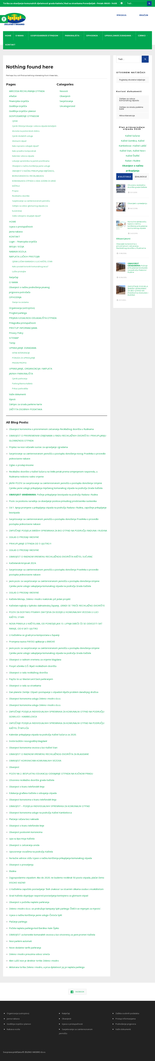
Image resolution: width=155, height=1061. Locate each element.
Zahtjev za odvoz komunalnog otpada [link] (129, 99)
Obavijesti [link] (65, 96)
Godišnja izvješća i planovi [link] (22, 111)
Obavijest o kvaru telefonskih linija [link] (26, 786)
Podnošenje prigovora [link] (125, 1024)
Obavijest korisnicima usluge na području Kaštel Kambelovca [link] (40, 812)
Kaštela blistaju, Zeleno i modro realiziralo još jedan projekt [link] (40, 599)
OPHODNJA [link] (92, 35)
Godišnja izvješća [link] (18, 106)
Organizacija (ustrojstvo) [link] (22, 307)
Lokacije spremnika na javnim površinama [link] (30, 161)
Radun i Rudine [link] (132, 160)
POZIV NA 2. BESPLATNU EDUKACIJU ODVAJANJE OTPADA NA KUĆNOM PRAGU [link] (51, 773)
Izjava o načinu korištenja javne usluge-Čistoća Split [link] (35, 915)
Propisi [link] (15, 190)
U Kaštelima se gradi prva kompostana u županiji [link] (34, 635)
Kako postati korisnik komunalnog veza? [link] (30, 266)
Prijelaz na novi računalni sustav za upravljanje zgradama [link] (38, 447)
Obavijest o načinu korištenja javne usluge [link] (31, 166)
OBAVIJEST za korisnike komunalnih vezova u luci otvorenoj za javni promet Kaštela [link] (52, 934)
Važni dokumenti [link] (17, 394)
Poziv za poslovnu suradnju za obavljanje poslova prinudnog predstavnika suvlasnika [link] (53, 501)
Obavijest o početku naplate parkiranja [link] (29, 902)
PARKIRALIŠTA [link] (72, 35)
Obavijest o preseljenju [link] (21, 864)
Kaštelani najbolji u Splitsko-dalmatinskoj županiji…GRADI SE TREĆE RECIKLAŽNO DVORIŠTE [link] (57, 605)
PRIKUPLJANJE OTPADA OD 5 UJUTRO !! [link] (30, 543)
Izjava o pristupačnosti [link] (21, 226)
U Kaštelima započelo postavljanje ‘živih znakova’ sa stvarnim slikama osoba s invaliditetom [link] (56, 889)
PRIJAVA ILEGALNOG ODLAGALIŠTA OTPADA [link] (32, 317)
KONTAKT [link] (10, 45)
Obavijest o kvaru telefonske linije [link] (26, 825)
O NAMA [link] (19, 35)
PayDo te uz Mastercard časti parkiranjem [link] (31, 679)
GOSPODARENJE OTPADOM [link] (44, 35)
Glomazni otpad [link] (19, 141)
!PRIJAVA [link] (121, 15)
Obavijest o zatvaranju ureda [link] (24, 845)
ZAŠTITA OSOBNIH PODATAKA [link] (25, 409)
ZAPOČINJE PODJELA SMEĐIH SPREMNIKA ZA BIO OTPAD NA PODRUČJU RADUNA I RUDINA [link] (58, 530)
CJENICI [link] (142, 35)
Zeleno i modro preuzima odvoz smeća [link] (29, 954)
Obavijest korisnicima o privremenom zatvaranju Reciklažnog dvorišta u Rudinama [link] (51, 429)
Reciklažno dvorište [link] (21, 195)
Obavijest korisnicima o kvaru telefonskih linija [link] (32, 799)
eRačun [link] (13, 96)
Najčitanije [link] (125, 176)
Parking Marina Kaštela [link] (22, 383)
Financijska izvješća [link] (19, 101)
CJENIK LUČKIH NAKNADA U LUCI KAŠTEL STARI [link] (32, 261)
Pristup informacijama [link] (125, 1018)
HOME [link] (8, 35)
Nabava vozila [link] (13, 1029)
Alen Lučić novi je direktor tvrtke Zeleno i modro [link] (34, 960)
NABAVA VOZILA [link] (17, 251)
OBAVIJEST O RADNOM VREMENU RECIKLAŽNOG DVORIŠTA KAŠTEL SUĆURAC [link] (51, 556)
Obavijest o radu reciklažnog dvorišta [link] (28, 672)
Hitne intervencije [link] (127, 115)
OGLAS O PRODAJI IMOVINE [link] (24, 537)
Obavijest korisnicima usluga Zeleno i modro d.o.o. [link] (35, 698)
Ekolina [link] (12, 871)
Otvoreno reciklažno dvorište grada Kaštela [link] (31, 780)
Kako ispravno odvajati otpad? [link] (25, 146)
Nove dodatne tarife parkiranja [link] (25, 947)
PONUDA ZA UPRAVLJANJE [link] (23, 357)
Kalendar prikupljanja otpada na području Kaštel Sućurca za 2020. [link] (42, 734)
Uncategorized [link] (67, 106)
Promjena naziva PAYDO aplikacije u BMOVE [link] (32, 641)
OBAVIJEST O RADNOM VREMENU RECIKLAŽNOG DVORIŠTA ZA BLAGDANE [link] (49, 754)
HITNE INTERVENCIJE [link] (21, 352)
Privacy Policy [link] (16, 332)
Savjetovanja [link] (66, 101)
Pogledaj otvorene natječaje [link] (132, 79)
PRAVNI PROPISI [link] (19, 362)
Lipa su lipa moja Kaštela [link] (22, 838)
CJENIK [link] (15, 121)
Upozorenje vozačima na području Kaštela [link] (31, 851)
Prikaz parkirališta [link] (20, 388)
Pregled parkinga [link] (18, 312)
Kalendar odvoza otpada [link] (23, 156)
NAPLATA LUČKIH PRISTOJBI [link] (24, 256)
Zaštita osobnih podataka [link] (127, 1013)
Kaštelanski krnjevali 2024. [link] (22, 563)
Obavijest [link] (14, 767)
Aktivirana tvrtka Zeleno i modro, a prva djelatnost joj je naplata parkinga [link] (46, 967)
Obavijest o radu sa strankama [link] (25, 685)
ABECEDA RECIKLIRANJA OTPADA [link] (27, 91)
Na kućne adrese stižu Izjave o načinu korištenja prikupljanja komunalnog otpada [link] (50, 858)
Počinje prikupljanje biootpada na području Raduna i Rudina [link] (53, 494)
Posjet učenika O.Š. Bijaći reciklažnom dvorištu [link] (32, 666)
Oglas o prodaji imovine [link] (21, 465)
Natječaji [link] (13, 277)
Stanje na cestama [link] (20, 302)
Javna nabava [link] (16, 231)
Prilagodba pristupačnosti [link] (22, 322)
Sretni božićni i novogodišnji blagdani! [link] (28, 741)
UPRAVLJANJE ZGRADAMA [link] (118, 35)
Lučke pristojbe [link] (19, 271)
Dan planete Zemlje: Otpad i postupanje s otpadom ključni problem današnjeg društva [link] (53, 692)
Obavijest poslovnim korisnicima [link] (25, 832)
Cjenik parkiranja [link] (19, 378)
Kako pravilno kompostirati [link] (24, 151)
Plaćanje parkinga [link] (18, 921)
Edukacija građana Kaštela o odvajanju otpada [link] (33, 793)
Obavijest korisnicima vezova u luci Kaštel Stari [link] (33, 747)
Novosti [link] (64, 91)
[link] (4, 19)
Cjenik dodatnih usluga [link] (22, 136)
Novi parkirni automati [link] (20, 941)
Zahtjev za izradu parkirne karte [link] (25, 404)
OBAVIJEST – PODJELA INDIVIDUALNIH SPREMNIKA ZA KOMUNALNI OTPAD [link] (49, 806)
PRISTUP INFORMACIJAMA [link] (23, 327)
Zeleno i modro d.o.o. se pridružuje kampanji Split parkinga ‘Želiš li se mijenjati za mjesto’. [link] (55, 908)
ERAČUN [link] (143, 15)
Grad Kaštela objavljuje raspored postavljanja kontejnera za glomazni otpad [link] (48, 895)
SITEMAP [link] (14, 337)
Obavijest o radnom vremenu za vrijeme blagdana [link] (35, 659)
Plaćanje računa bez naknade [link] (24, 819)
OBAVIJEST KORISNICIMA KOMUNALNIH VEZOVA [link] (35, 760)
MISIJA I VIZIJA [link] (16, 246)
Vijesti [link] (12, 399)
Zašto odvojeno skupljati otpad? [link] (26, 215)
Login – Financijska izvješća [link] (23, 241)
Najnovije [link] (142, 176)
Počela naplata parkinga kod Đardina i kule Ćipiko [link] (34, 928)
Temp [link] (12, 342)
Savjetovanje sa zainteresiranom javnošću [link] (31, 200)
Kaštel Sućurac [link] (132, 135)
